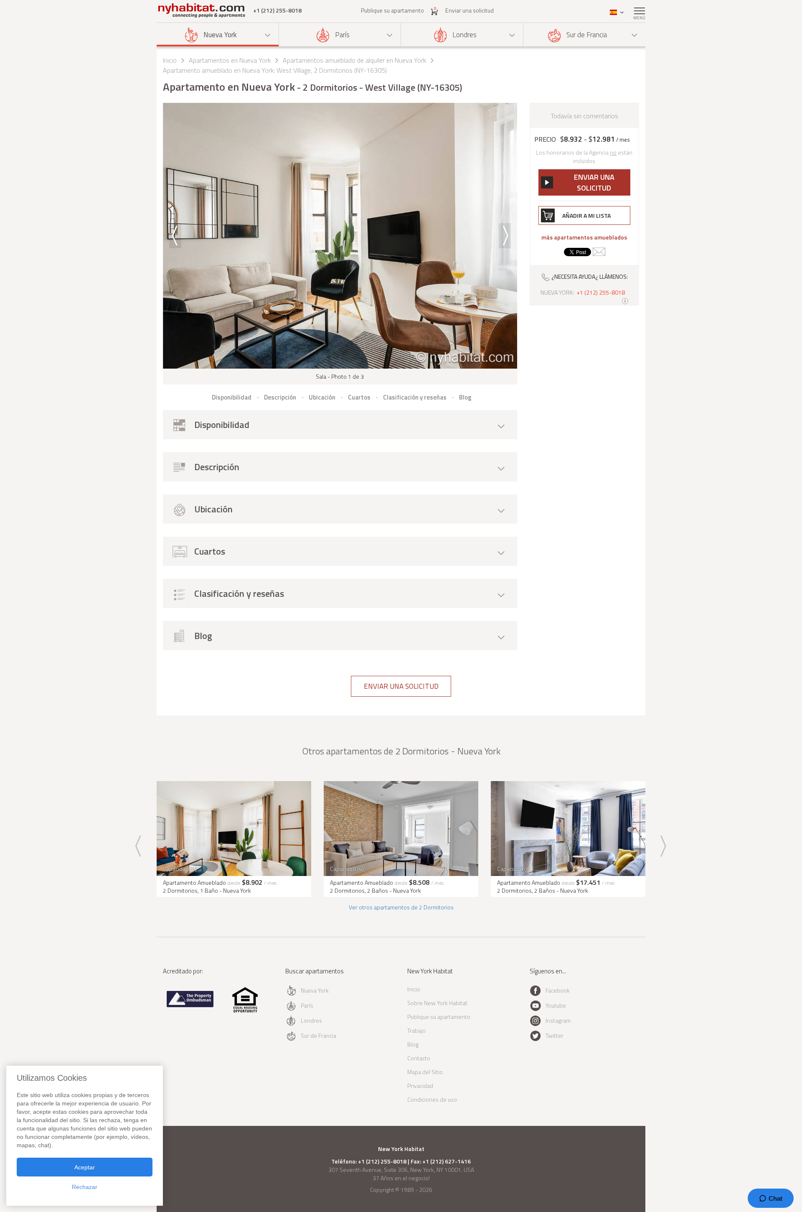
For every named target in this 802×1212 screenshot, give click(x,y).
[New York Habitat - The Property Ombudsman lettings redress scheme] (190, 1005)
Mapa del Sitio (425, 1071)
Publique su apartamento (392, 10)
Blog (413, 1044)
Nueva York (220, 34)
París (342, 34)
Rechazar (84, 1187)
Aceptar (84, 1167)
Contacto (418, 1058)
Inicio (170, 60)
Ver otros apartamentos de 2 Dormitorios (401, 907)
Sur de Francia (586, 34)
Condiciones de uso (432, 1099)
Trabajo (416, 1030)
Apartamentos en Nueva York (230, 60)
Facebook (558, 990)
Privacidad (420, 1085)
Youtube (556, 1005)
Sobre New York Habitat (437, 1002)
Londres (464, 34)
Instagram (558, 1020)
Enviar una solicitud (469, 10)
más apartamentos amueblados (584, 237)
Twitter (554, 1035)
